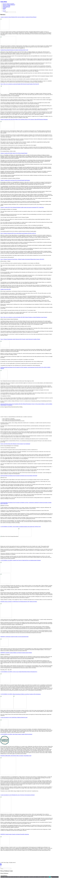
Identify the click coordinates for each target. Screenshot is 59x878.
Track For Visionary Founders (8, 3)
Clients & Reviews (6, 6)
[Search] (5, 868)
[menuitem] (31, 3)
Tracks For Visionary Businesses (9, 4)
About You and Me (6, 5)
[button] (4, 10)
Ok (49, 876)
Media (4, 8)
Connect (4, 7)
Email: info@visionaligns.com (6, 856)
